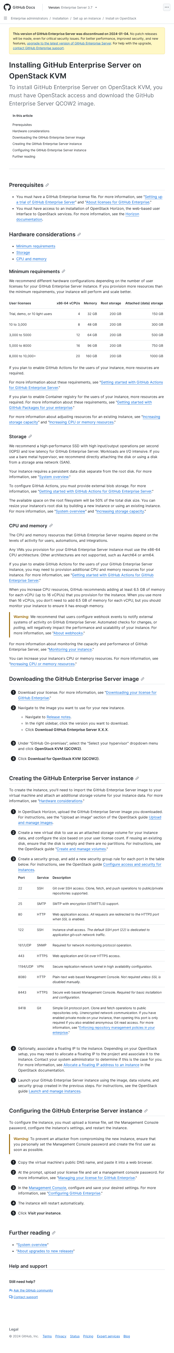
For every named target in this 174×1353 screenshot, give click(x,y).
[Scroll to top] (164, 1343)
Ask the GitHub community (33, 1290)
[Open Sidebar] (5, 18)
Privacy (60, 1336)
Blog (126, 1336)
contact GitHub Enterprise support (38, 48)
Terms (47, 1336)
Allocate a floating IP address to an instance (101, 1064)
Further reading (29, 1232)
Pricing (88, 1336)
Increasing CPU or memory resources (81, 422)
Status (75, 1336)
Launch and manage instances (54, 1091)
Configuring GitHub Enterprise (74, 1193)
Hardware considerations (42, 234)
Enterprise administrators (29, 18)
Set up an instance (87, 18)
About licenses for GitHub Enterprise (117, 202)
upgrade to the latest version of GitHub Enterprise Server (69, 43)
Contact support (26, 1297)
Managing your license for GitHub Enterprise (96, 1177)
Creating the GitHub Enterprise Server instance (71, 778)
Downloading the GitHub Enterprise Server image (74, 679)
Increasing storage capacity (120, 511)
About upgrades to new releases (45, 1251)
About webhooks (68, 633)
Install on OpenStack (121, 18)
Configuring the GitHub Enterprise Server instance (75, 1110)
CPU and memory (31, 258)
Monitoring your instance (70, 649)
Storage (23, 252)
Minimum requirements (35, 246)
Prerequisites (26, 185)
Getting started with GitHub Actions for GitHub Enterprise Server (95, 491)
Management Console (47, 1187)
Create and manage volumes (81, 849)
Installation (60, 18)
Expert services (108, 1336)
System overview (53, 476)
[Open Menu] (166, 7)
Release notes (58, 717)
